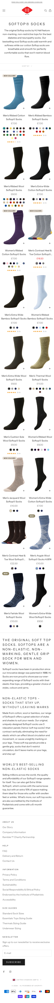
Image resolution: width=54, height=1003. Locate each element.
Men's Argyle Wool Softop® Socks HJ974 (40, 557)
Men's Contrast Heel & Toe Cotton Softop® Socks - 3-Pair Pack (40, 252)
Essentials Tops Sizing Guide (17, 918)
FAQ (5, 851)
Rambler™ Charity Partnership (19, 837)
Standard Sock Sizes (13, 913)
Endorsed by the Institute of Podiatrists (23, 894)
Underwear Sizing (12, 928)
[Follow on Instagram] (10, 971)
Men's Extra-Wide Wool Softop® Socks (14, 378)
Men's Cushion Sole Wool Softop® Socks (14, 439)
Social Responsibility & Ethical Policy (21, 889)
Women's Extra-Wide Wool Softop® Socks (40, 615)
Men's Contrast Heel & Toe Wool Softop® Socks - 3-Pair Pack (14, 557)
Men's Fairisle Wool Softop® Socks (14, 615)
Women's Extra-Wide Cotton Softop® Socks (40, 500)
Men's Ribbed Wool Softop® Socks (14, 188)
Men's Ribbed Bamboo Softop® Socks (40, 117)
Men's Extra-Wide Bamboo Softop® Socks (14, 316)
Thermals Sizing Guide (14, 923)
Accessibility (9, 899)
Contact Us (8, 861)
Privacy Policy (10, 874)
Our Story (8, 827)
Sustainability (10, 884)
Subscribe (13, 962)
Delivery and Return (13, 856)
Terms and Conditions (14, 879)
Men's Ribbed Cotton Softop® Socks (14, 117)
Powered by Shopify (32, 986)
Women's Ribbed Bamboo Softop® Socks (40, 316)
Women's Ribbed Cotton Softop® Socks (14, 252)
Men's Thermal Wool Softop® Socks (40, 378)
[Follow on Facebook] (4, 971)
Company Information (14, 832)
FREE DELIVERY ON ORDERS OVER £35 (27, 2)
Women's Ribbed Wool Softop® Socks (40, 439)
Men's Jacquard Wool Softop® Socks (14, 500)
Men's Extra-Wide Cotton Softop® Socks (40, 188)
